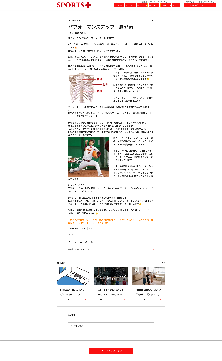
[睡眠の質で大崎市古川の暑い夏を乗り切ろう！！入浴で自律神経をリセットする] (73, 276)
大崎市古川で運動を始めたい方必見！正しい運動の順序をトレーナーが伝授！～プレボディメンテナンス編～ (110, 293)
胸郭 (90, 228)
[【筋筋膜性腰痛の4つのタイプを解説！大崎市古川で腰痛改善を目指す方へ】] (148, 276)
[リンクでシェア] (86, 242)
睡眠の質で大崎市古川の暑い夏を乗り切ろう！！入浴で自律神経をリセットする (73, 293)
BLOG (71, 234)
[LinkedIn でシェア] (81, 242)
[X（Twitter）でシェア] (75, 242)
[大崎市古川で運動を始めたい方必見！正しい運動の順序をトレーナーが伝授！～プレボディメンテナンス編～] (111, 276)
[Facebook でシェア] (69, 242)
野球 (83, 228)
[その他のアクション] (152, 20)
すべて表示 (161, 262)
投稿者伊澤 (74, 228)
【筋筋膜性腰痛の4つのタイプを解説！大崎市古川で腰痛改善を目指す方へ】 (148, 293)
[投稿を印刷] (92, 242)
